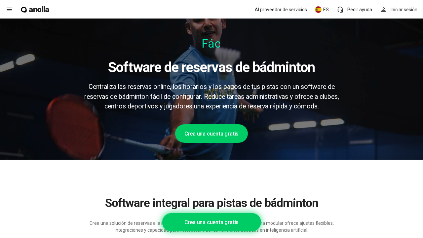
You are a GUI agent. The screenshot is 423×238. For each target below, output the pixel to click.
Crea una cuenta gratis (211, 133)
